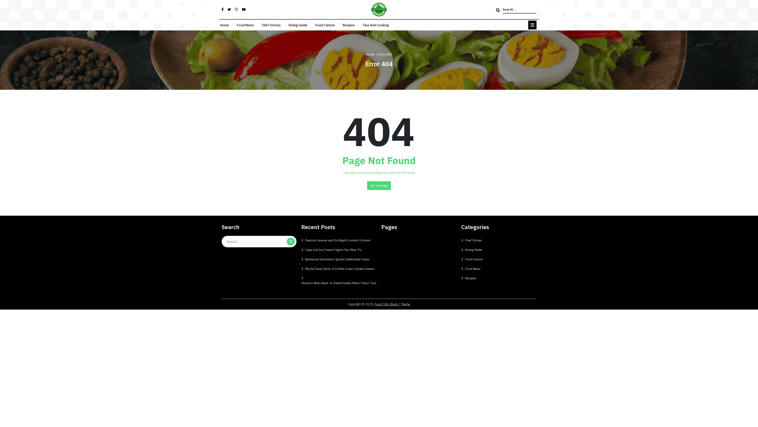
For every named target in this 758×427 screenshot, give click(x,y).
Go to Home (379, 186)
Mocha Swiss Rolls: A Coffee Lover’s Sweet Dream (339, 269)
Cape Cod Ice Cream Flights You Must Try (333, 250)
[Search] (498, 10)
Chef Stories (271, 25)
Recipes (349, 25)
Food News (245, 25)
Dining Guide (298, 25)
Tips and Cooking (376, 25)
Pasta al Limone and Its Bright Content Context (338, 240)
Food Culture (325, 25)
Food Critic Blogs (386, 304)
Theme (405, 304)
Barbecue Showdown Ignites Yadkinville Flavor (337, 259)
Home (224, 25)
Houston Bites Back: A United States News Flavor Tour (338, 283)
